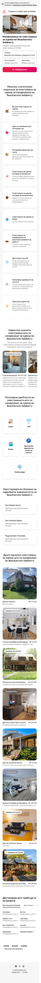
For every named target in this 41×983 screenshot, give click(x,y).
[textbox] (11, 63)
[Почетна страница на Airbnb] (4, 11)
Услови (25, 972)
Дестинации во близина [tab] (11, 905)
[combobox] (19, 55)
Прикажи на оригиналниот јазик (25, 5)
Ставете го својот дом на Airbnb (21, 11)
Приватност (16, 972)
